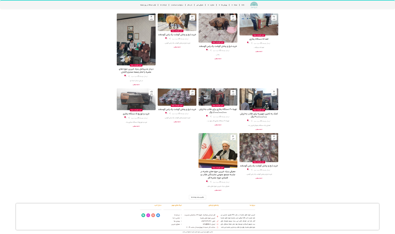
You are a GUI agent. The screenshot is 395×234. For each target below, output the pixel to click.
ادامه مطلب (258, 51)
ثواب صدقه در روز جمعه (148, 5)
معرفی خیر (199, 5)
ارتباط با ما (163, 5)
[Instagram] (148, 215)
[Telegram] (158, 215)
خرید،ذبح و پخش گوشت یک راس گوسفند (218, 46)
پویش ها (224, 5)
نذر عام (190, 5)
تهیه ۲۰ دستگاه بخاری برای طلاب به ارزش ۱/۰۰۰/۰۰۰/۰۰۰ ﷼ (218, 111)
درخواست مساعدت (177, 5)
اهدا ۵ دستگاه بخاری (258, 39)
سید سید (257, 43)
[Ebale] (143, 215)
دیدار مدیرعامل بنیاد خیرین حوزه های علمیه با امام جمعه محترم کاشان (136, 71)
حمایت (212, 5)
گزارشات (259, 35)
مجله (235, 5)
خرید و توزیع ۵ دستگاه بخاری (136, 113)
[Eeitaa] (153, 215)
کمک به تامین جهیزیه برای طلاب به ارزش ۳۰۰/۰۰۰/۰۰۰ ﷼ (259, 115)
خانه (243, 5)
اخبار (263, 35)
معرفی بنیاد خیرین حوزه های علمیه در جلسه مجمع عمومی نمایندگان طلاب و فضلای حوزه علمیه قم (217, 174)
